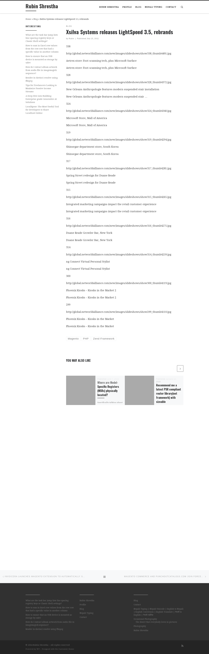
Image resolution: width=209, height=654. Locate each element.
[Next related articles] (180, 368)
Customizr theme (66, 649)
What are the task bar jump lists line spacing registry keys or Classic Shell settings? (42, 38)
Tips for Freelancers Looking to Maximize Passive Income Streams (41, 88)
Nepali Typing (86, 613)
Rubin (71, 39)
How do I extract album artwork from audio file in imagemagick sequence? (41, 70)
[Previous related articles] (173, 368)
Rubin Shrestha (87, 600)
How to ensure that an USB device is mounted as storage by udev (41, 59)
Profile (83, 604)
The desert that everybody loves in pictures (156, 622)
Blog (35, 19)
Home (28, 19)
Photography (140, 626)
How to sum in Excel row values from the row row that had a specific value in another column (42, 48)
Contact (83, 617)
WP (38, 649)
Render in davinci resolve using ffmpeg (42, 79)
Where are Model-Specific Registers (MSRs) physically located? (108, 388)
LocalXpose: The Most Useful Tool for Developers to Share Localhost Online (42, 109)
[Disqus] (124, 448)
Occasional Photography (145, 619)
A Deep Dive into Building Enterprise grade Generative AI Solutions (41, 99)
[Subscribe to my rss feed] (182, 646)
